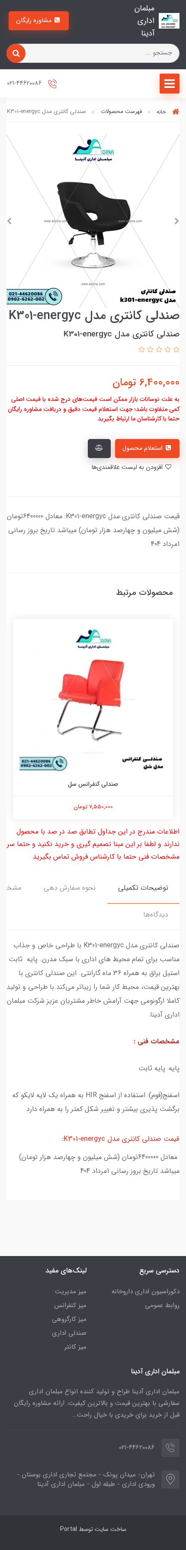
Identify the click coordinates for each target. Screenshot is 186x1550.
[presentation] (177, 221)
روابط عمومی (162, 1305)
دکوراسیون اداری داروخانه (146, 1291)
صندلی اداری (69, 1333)
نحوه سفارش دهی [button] (70, 887)
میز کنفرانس (70, 1305)
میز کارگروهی (69, 1319)
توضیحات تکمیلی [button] (143, 887)
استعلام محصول (143, 448)
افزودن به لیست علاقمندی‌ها (127, 467)
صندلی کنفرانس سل (93, 784)
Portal (68, 1529)
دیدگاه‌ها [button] (155, 914)
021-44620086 (25, 84)
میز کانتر (75, 1347)
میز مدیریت (71, 1291)
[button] (175, 350)
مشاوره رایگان (34, 21)
